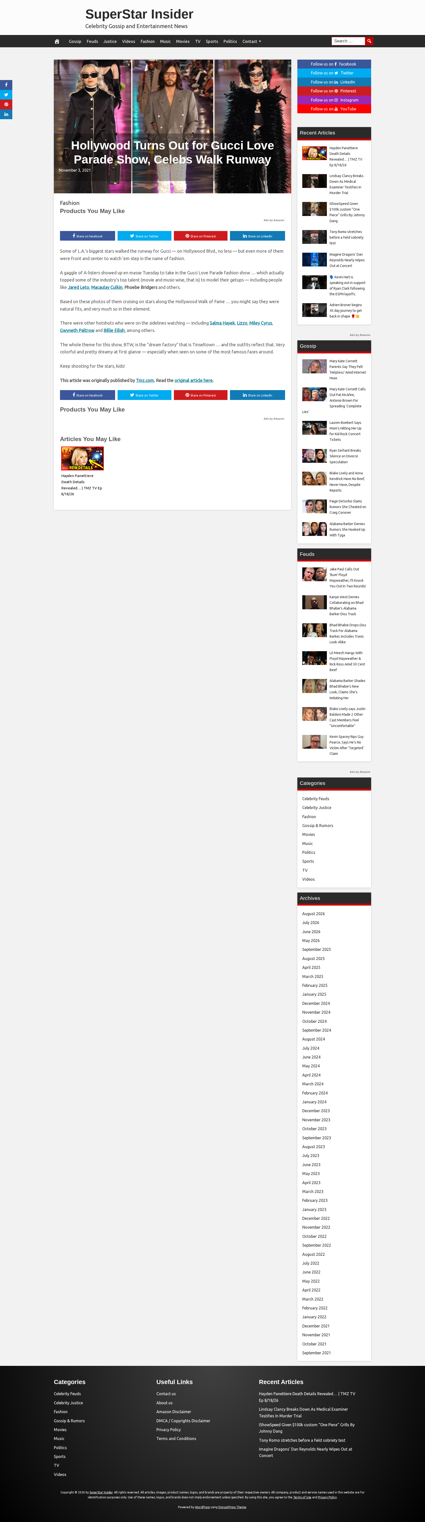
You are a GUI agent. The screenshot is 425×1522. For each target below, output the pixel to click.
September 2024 (316, 1030)
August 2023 (313, 1146)
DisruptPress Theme (232, 1507)
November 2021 (316, 1335)
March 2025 (312, 976)
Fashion (148, 41)
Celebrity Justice (316, 807)
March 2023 (312, 1191)
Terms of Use (302, 1497)
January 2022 (314, 1317)
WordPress (202, 1507)
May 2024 (311, 1066)
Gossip (75, 41)
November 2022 (316, 1227)
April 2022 (311, 1290)
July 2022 (310, 1263)
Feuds (92, 41)
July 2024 (310, 1048)
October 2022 (314, 1236)
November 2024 (316, 1012)
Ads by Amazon (274, 220)
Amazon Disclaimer (173, 1411)
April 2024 (311, 1075)
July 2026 (310, 922)
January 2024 (314, 1102)
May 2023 (311, 1173)
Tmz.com (145, 380)
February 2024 (315, 1093)
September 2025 (316, 949)
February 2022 (315, 1308)
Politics (230, 41)
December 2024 (316, 1003)
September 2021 (316, 1353)
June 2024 (311, 1057)
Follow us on (333, 64)
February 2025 (315, 985)
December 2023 (316, 1110)
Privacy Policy (168, 1429)
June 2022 (311, 1272)
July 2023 (310, 1155)
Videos (128, 41)
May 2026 (311, 940)
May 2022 (311, 1281)
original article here (194, 380)
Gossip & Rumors (317, 825)
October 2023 (314, 1128)
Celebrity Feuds (315, 798)
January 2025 (314, 994)
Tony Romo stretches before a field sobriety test (302, 1440)
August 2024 (313, 1039)
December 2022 (316, 1218)
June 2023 (311, 1164)
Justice (110, 41)
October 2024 (314, 1021)
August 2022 (313, 1254)
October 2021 (314, 1344)
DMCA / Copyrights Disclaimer (183, 1421)
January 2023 (314, 1209)
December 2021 (316, 1326)
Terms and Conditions (176, 1438)
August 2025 (313, 958)
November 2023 (316, 1120)
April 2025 (311, 967)
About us (164, 1403)
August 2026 (313, 913)
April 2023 (311, 1182)
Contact (250, 41)
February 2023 (315, 1200)
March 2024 (312, 1084)
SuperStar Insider (139, 14)
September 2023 (316, 1138)
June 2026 (311, 931)
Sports (212, 41)
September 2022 (316, 1245)
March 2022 (312, 1299)
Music (165, 41)
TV (197, 41)
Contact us (166, 1393)
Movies (183, 41)
